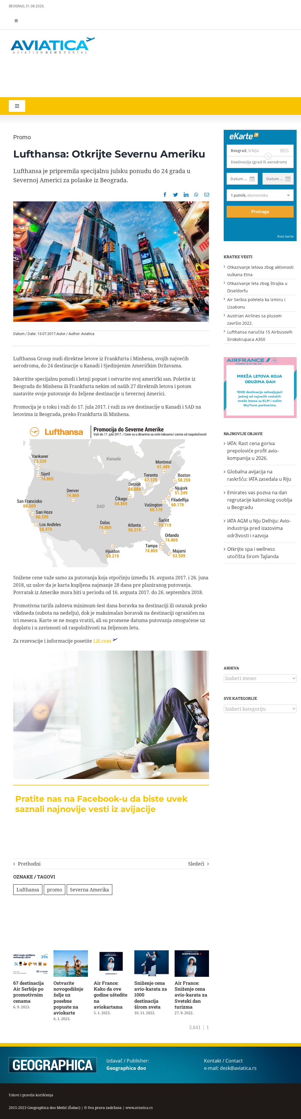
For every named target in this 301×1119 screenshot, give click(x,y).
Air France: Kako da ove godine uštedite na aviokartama (110, 995)
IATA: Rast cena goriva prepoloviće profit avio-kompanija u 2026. (253, 450)
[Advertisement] (94, 76)
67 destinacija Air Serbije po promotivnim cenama (28, 992)
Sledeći (196, 864)
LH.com (102, 641)
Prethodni (29, 864)
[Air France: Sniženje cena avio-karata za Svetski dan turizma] (192, 953)
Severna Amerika (89, 889)
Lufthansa (27, 889)
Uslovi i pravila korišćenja (31, 1095)
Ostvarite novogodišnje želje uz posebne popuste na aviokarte (68, 998)
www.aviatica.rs (139, 1107)
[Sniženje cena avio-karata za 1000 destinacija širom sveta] (151, 953)
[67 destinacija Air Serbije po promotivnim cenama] (30, 953)
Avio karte (285, 236)
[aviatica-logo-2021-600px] (53, 38)
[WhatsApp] (196, 194)
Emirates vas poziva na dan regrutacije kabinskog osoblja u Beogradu (259, 499)
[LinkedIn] (186, 194)
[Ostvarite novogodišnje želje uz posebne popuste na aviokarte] (70, 953)
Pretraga (260, 211)
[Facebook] (165, 194)
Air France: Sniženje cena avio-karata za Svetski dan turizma (191, 995)
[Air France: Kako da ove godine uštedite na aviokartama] (111, 953)
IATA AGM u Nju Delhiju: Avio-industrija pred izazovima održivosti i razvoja (259, 528)
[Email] (206, 194)
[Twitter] (175, 194)
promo (54, 889)
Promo (22, 137)
